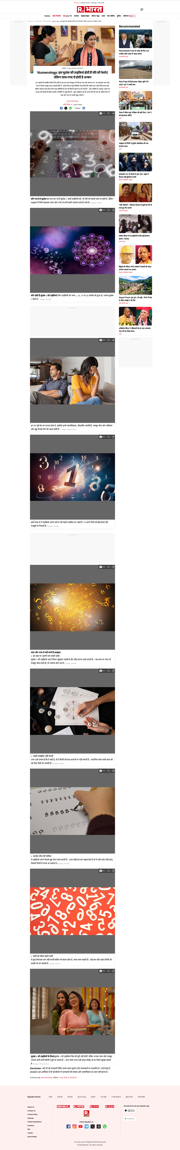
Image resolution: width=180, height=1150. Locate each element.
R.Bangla (93, 3)
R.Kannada (101, 3)
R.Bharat (76, 3)
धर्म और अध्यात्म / (47, 21)
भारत (120, 118)
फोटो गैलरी (66, 104)
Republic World (85, 3)
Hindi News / (31, 21)
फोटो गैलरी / (39, 21)
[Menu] (140, 9)
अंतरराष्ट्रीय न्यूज (123, 56)
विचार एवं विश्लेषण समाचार (126, 180)
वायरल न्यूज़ (122, 241)
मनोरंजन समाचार (123, 211)
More (131, 16)
